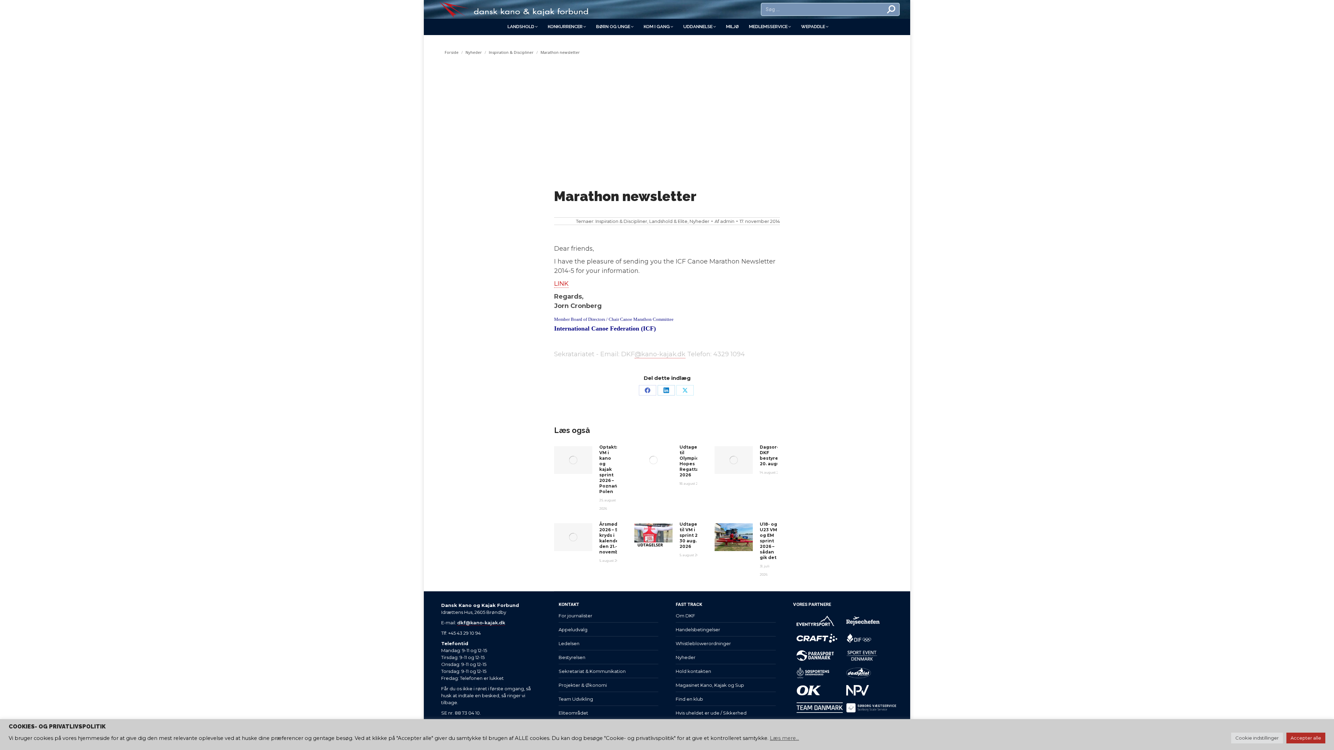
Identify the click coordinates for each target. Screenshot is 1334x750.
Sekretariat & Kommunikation (592, 671)
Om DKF (685, 615)
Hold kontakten (693, 671)
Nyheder (699, 221)
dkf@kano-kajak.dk (481, 622)
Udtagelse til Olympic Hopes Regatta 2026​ (692, 460)
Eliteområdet (573, 713)
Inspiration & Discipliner (621, 221)
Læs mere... (784, 738)
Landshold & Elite (668, 221)
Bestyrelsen (572, 657)
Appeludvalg (573, 629)
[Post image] (573, 460)
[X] (685, 390)
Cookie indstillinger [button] (1257, 738)
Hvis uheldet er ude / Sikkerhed (711, 713)
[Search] (891, 9)
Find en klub (689, 699)
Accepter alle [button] (1306, 738)
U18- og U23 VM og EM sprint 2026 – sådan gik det (768, 541)
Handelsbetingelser (698, 629)
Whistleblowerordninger (703, 643)
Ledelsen (569, 643)
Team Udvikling (576, 699)
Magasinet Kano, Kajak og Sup (710, 685)
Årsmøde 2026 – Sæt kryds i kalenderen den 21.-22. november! (613, 538)
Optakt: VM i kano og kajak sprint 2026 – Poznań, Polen (608, 469)
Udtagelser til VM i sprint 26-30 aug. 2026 (693, 535)
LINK (561, 284)
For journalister (575, 615)
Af (724, 221)
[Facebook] (647, 390)
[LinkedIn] (666, 390)
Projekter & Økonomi (583, 685)
